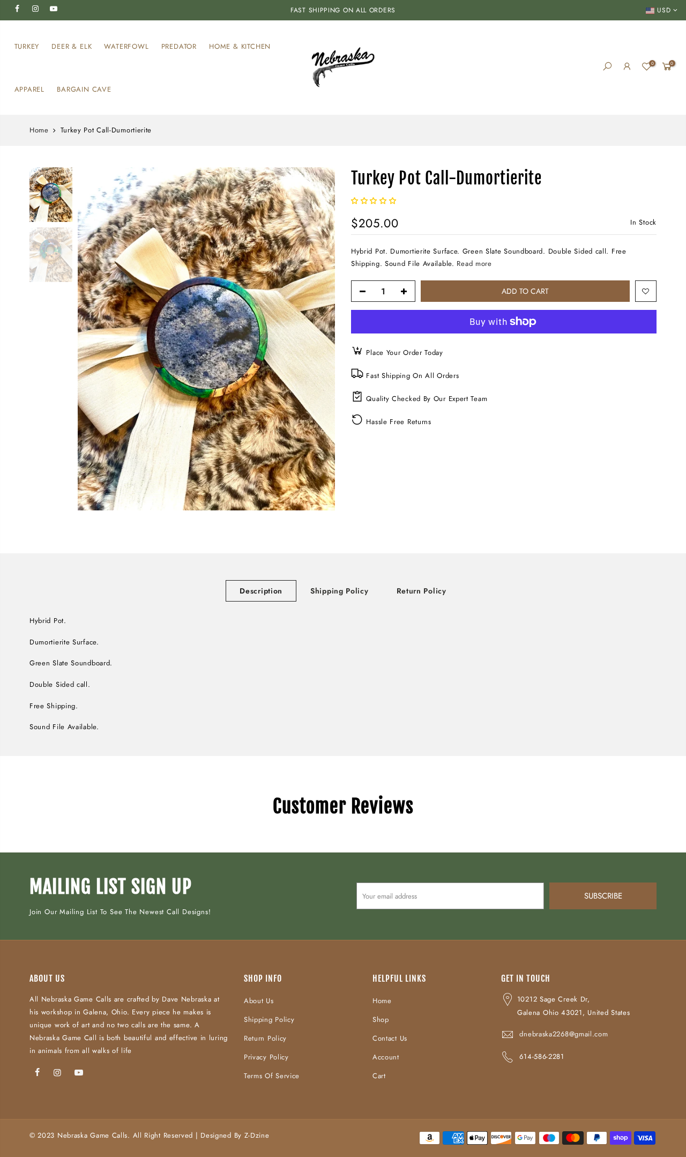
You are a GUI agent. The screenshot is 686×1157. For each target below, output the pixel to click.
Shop (380, 1019)
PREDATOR (179, 46)
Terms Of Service (272, 1076)
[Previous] (96, 338)
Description (261, 590)
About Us (259, 1001)
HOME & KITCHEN (240, 46)
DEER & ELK (71, 46)
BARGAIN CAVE (84, 89)
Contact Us (389, 1038)
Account (385, 1057)
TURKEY (27, 46)
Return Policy (421, 590)
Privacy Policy (266, 1057)
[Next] (316, 338)
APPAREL (29, 89)
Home (39, 130)
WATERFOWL (126, 46)
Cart (379, 1076)
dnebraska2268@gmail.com (563, 1034)
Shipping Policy (339, 590)
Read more (474, 263)
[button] (375, 201)
